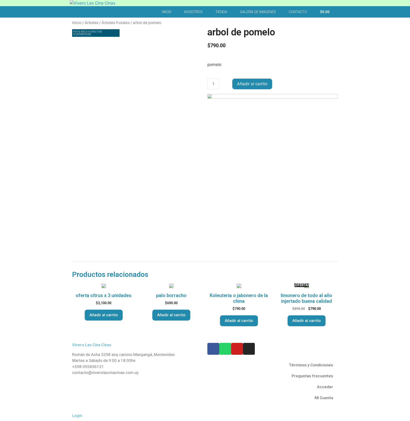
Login (77, 415)
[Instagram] (249, 349)
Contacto (298, 12)
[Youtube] (237, 349)
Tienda (221, 12)
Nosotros (193, 12)
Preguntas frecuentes (312, 376)
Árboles (91, 22)
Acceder (325, 386)
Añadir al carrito (252, 83)
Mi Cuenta (324, 397)
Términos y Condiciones (311, 365)
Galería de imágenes (258, 12)
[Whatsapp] (225, 349)
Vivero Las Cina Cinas (91, 344)
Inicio (166, 12)
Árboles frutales (116, 22)
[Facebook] (213, 349)
